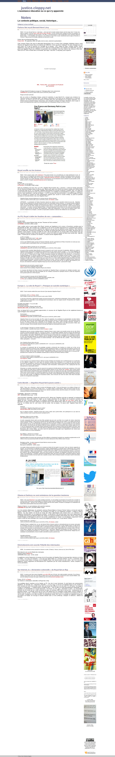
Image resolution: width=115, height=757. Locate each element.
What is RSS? (86, 79)
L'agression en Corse (90, 146)
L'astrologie (87, 148)
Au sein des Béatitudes (90, 130)
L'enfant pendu (88, 149)
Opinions (42, 1)
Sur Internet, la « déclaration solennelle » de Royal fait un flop (43, 570)
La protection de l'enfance (50, 384)
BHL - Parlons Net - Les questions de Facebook (50, 84)
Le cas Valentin (88, 212)
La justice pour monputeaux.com (89, 176)
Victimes (60, 1)
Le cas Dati (87, 199)
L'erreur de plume (89, 152)
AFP (19, 395)
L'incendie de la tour (89, 155)
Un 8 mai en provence (90, 256)
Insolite (86, 135)
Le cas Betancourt (89, 198)
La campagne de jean (90, 160)
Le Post (22, 278)
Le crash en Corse (89, 216)
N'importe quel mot (90, 90)
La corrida (87, 161)
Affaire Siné (87, 127)
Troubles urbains (89, 254)
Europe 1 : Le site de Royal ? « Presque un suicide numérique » (44, 286)
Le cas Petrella (88, 208)
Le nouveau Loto (88, 223)
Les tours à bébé (89, 245)
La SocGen (87, 192)
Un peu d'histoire (88, 259)
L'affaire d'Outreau (89, 144)
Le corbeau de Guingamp (90, 214)
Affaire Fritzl (87, 122)
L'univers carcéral (89, 157)
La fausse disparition (89, 167)
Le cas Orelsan (88, 207)
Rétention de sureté (89, 250)
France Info (21, 41)
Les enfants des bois (89, 239)
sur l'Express (23, 345)
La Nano (87, 182)
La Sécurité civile (89, 191)
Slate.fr (22, 266)
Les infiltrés (87, 241)
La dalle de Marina (89, 162)
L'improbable (88, 154)
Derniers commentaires (90, 68)
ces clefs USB (46, 574)
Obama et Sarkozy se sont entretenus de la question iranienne (43, 495)
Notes (24, 1)
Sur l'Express (23, 358)
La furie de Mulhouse (89, 171)
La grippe (87, 173)
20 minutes (52, 199)
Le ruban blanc (88, 231)
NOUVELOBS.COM (23, 307)
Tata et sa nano (88, 253)
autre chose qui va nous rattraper (42, 33)
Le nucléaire (87, 224)
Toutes (86, 117)
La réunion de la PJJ (89, 187)
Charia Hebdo (88, 132)
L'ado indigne (88, 142)
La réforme (87, 186)
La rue (86, 188)
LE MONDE (21, 223)
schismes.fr (40, 175)
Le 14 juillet (87, 194)
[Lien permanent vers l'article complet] (18, 29)
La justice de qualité (40, 384)
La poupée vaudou (89, 183)
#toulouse (87, 119)
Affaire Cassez (88, 121)
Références (35, 1)
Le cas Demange (89, 203)
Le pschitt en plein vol (90, 228)
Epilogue (48, 1)
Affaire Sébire (88, 126)
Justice (20, 1)
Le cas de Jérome (89, 200)
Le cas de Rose (88, 202)
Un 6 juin (87, 255)
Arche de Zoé (88, 128)
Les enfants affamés (89, 238)
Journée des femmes (89, 138)
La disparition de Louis (90, 166)
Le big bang (38, 29)
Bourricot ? (32, 500)
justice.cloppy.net (36, 8)
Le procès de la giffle (89, 226)
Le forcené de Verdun (90, 220)
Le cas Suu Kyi (88, 211)
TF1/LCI (34, 443)
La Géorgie (87, 172)
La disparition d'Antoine (90, 163)
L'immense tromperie (89, 153)
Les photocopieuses (89, 242)
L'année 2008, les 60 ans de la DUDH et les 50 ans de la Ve (90, 700)
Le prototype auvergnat (50, 547)
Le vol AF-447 (88, 233)
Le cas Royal (88, 209)
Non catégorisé (88, 246)
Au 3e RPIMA (88, 129)
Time (54, 163)
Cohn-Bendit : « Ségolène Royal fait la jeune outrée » (39, 383)
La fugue (87, 169)
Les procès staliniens (89, 243)
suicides (67, 369)
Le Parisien (21, 185)
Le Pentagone (88, 225)
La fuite (86, 170)
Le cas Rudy (88, 210)
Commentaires (88, 75)
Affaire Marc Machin (89, 125)
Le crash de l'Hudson (89, 215)
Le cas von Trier (88, 213)
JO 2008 (87, 136)
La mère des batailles (89, 181)
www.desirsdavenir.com (40, 180)
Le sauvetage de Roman (90, 232)
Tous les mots (89, 88)
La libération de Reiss (58, 497)
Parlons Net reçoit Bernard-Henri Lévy (33, 27)
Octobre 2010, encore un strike (90, 725)
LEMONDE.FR (23, 92)
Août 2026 (90, 25)
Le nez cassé (88, 222)
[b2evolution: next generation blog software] (90, 753)
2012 (86, 120)
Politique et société (89, 248)
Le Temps (32, 295)
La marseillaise (88, 180)
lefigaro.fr (29, 553)
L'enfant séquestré (89, 151)
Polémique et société (45, 29)
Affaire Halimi (88, 124)
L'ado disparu (88, 141)
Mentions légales (27, 756)
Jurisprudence (88, 139)
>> (95, 35)
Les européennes (89, 240)
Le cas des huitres (89, 205)
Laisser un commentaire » (23, 165)
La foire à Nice (88, 168)
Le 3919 (87, 195)
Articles (90, 74)
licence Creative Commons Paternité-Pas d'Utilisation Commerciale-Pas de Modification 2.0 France (90, 746)
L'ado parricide (88, 143)
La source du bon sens (63, 287)
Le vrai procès (88, 234)
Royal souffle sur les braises (29, 170)
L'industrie (87, 156)
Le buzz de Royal (54, 29)
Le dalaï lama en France (90, 218)
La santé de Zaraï (89, 189)
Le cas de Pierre (88, 201)
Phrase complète (89, 92)
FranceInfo (51, 86)
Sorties (29, 1)
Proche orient (88, 249)
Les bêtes (87, 235)
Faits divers (87, 134)
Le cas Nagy (88, 206)
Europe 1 (46, 329)
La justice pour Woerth (90, 178)
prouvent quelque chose (57, 577)
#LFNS (86, 118)
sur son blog (69, 400)
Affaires (54, 1)
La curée (66, 1)
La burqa (87, 159)
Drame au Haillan (89, 133)
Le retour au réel (88, 229)
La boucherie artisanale (90, 158)
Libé (37, 238)
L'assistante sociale (89, 147)
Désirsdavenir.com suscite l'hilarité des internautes (39, 545)
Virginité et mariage (89, 260)
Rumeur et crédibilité (40, 287)
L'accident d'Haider (89, 140)
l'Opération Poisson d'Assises (52, 177)
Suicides (46, 287)
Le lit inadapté (88, 221)
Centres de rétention (89, 131)
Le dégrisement (88, 219)
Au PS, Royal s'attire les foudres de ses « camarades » (40, 216)
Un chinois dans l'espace (90, 258)
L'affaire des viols (76, 384)
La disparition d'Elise (89, 165)
